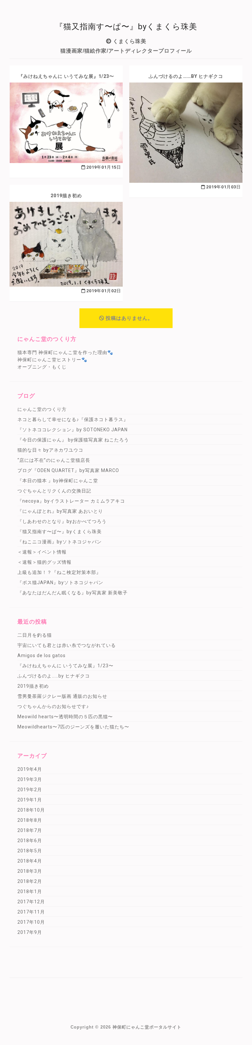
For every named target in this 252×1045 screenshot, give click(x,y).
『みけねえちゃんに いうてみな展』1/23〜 (66, 76)
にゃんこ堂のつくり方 (42, 409)
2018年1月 (29, 891)
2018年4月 (29, 861)
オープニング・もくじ (42, 366)
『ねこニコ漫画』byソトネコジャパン (59, 541)
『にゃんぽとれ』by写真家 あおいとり (60, 511)
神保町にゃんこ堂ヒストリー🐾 (52, 359)
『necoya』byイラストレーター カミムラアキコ (71, 501)
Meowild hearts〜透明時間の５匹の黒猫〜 (65, 716)
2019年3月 (29, 779)
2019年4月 (29, 769)
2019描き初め (66, 195)
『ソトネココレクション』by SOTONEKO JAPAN (72, 429)
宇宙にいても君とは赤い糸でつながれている (66, 645)
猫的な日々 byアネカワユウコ (50, 450)
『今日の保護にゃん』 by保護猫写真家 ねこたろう (73, 439)
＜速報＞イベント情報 (42, 552)
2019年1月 (29, 799)
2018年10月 (31, 810)
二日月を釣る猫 (34, 635)
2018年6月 (29, 840)
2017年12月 (31, 901)
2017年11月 (31, 911)
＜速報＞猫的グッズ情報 (44, 562)
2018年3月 (29, 871)
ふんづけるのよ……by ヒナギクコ (186, 76)
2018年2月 (29, 881)
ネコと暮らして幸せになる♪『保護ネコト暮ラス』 (72, 419)
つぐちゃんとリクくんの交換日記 (54, 490)
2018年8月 (29, 820)
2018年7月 (29, 830)
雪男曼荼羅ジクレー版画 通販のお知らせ (62, 696)
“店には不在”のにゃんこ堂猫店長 (53, 460)
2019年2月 (29, 789)
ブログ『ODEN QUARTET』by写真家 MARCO (68, 470)
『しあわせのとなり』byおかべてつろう (62, 521)
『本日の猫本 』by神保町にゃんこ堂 (57, 480)
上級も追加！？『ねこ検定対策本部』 (59, 572)
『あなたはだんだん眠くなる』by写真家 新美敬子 (72, 592)
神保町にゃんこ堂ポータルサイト (147, 1027)
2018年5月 (29, 850)
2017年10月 (31, 922)
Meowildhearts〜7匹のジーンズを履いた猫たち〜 (73, 726)
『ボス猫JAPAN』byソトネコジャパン (60, 582)
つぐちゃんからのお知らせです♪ (53, 706)
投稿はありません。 (129, 318)
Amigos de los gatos (41, 655)
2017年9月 (29, 932)
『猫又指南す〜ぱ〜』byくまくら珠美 (59, 531)
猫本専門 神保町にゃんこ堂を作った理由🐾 (65, 352)
